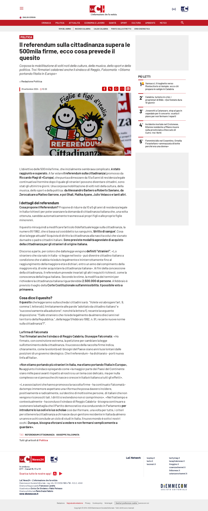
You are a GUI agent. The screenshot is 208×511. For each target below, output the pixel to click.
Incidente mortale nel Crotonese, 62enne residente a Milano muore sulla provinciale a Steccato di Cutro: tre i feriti (162, 128)
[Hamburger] (21, 8)
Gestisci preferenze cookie (126, 503)
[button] (104, 89)
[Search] (182, 23)
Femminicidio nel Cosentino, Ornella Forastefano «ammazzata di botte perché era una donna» (163, 143)
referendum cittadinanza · (40, 434)
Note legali (108, 503)
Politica (43, 440)
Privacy (87, 503)
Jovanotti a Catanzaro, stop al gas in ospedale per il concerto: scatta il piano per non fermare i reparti (163, 113)
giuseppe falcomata (67, 434)
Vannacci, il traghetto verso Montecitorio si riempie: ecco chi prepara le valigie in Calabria (162, 86)
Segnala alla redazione (75, 503)
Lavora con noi (143, 503)
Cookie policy (97, 503)
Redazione (61, 503)
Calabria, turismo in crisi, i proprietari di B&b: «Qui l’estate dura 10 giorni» (163, 99)
